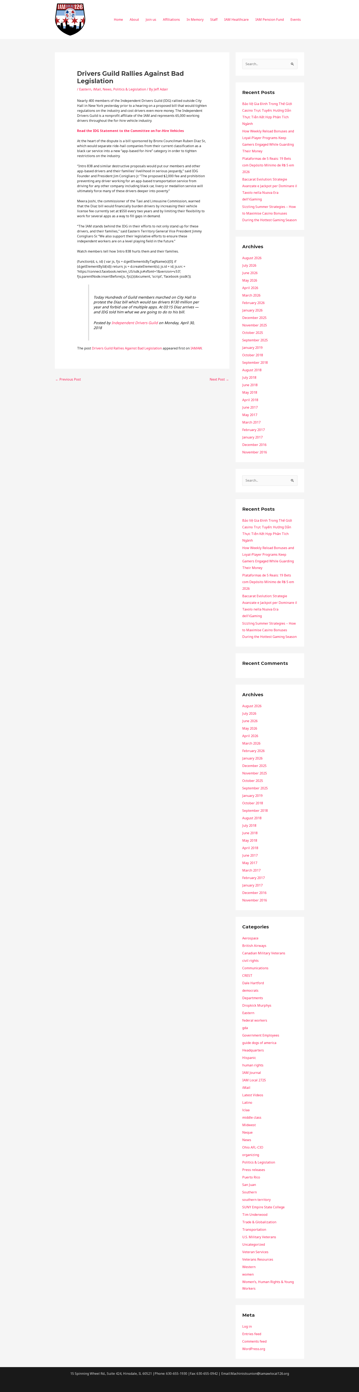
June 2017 (250, 407)
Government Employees (260, 1035)
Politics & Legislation (129, 89)
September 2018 (255, 362)
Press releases (253, 1169)
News (107, 89)
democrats (250, 990)
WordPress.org (253, 1349)
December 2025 (254, 317)
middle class (251, 1117)
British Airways (254, 945)
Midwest (249, 1125)
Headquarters (253, 1050)
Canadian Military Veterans (263, 953)
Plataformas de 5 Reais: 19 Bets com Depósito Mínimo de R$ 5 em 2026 (268, 165)
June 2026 (250, 273)
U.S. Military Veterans (259, 1237)
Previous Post (68, 379)
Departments (252, 998)
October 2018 (252, 355)
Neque (247, 1132)
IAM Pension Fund (269, 19)
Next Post (219, 379)
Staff (214, 19)
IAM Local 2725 (254, 1080)
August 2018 (252, 370)
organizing (250, 1155)
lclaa (246, 1110)
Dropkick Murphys (256, 1005)
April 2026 (250, 288)
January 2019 (252, 347)
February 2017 (253, 429)
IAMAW (196, 348)
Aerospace (250, 938)
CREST (247, 975)
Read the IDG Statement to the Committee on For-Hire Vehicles (130, 130)
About (134, 19)
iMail (97, 89)
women (248, 1274)
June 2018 (250, 385)
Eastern (85, 89)
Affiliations (171, 19)
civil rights (250, 960)
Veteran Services (255, 1252)
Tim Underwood (254, 1214)
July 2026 (249, 265)
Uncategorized (253, 1244)
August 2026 (252, 258)
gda (245, 1028)
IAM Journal (251, 1072)
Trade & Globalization (259, 1222)
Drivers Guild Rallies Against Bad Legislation (127, 348)
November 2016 (254, 452)
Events (295, 19)
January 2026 (252, 310)
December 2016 (254, 444)
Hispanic (249, 1057)
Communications (255, 968)
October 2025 (252, 332)
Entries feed (251, 1334)
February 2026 (253, 302)
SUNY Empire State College (263, 1207)
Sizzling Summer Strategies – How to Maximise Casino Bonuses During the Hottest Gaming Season (269, 213)
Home (118, 19)
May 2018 (249, 392)
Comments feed (254, 1341)
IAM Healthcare (236, 19)
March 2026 (251, 295)
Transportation (254, 1229)
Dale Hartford (253, 983)
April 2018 (250, 400)
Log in (247, 1326)
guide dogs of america (259, 1042)
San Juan (249, 1184)
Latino (247, 1102)
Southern (249, 1192)
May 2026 (249, 280)
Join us (151, 19)
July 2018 (249, 377)
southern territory (256, 1199)
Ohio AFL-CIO (252, 1147)
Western (249, 1267)
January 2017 (252, 437)
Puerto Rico (251, 1177)
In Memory (195, 19)
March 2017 (251, 422)
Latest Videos (252, 1095)
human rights (252, 1065)
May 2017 (249, 415)
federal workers (254, 1020)
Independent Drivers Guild (135, 322)
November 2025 (254, 325)
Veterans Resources (257, 1259)
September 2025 (255, 340)
